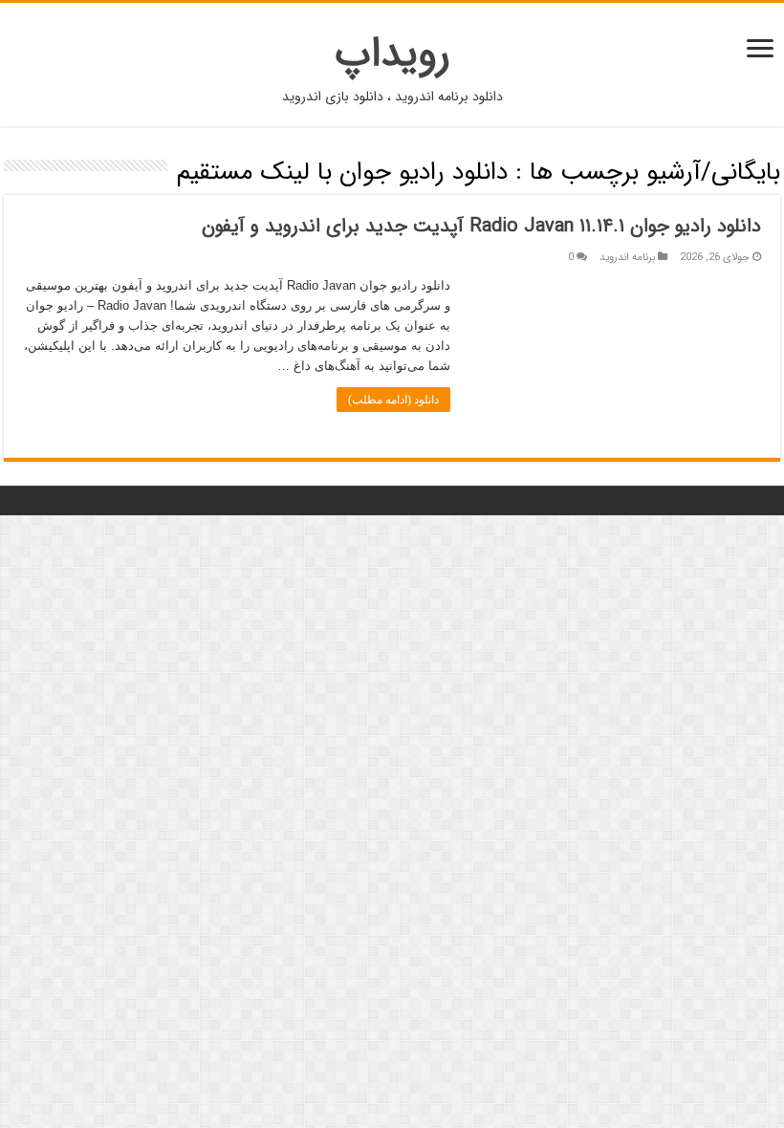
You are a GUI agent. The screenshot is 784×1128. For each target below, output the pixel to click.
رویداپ (392, 54)
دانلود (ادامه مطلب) (393, 399)
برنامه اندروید (627, 257)
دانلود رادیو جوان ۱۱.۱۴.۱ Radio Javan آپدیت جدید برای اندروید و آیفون (481, 226)
